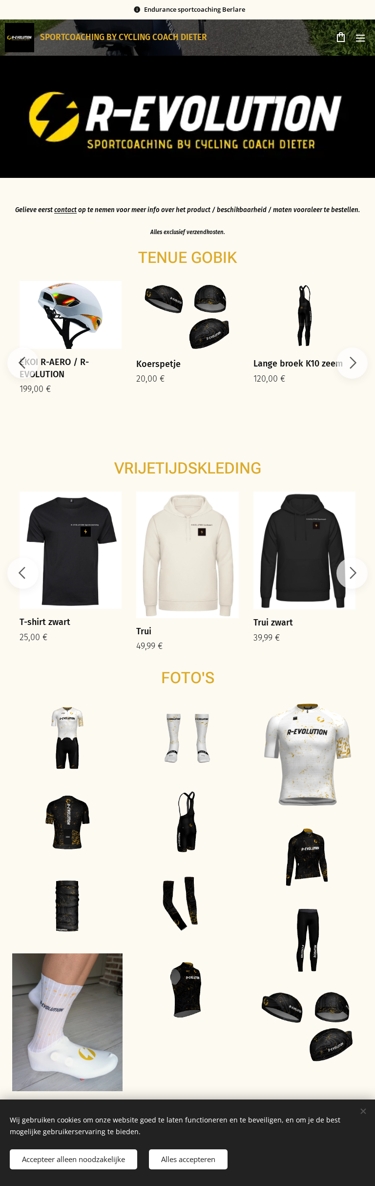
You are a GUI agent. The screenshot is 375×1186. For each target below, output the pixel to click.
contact (65, 210)
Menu (360, 37)
